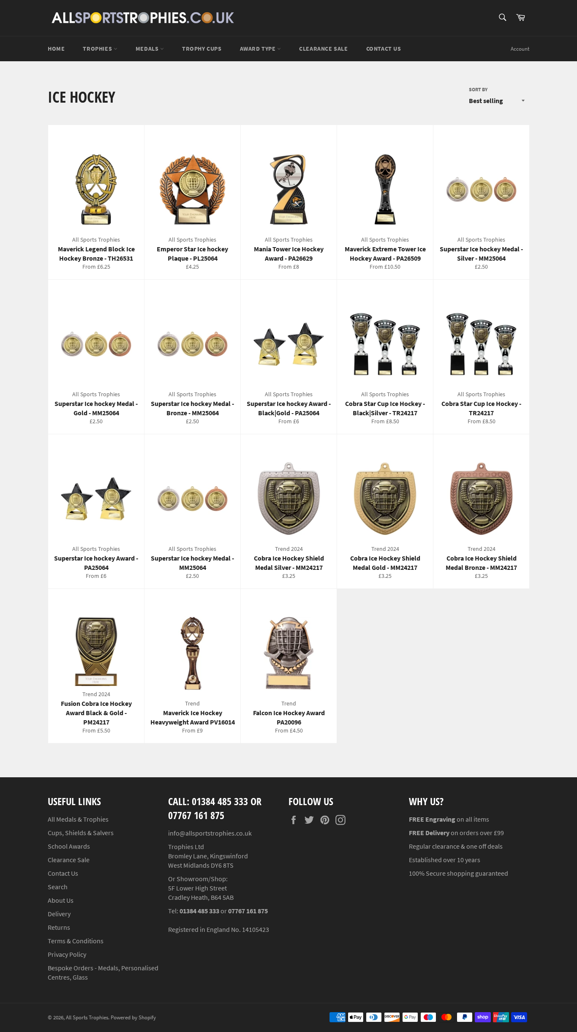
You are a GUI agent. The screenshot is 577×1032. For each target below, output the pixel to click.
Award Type (259, 48)
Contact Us (383, 48)
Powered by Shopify (133, 1017)
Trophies (98, 48)
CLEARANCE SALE (323, 48)
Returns (59, 927)
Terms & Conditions (75, 941)
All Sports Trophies (87, 1017)
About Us (60, 900)
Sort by (478, 89)
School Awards (69, 846)
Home (56, 48)
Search (58, 886)
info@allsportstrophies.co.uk (210, 833)
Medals (148, 48)
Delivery (59, 913)
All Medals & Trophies (78, 819)
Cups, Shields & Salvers (81, 832)
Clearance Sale (69, 859)
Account (520, 48)
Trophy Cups (202, 48)
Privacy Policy (67, 954)
